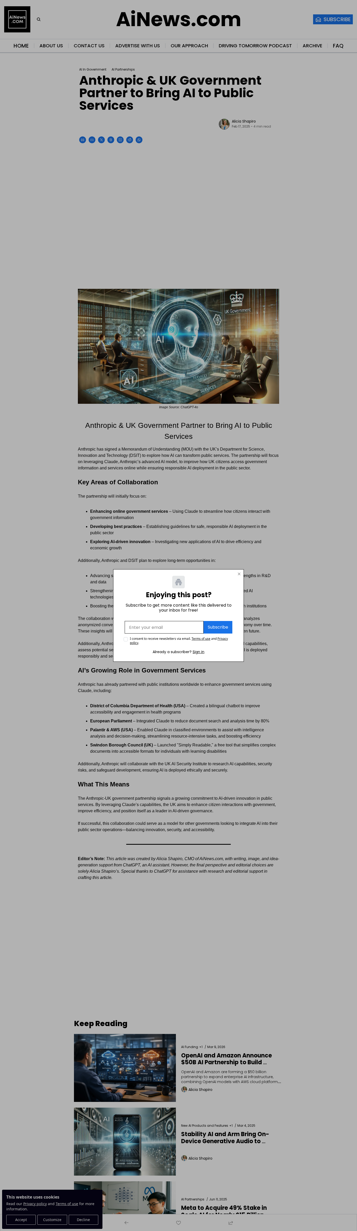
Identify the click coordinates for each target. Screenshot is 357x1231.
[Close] (239, 574)
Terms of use (201, 638)
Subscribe (218, 627)
